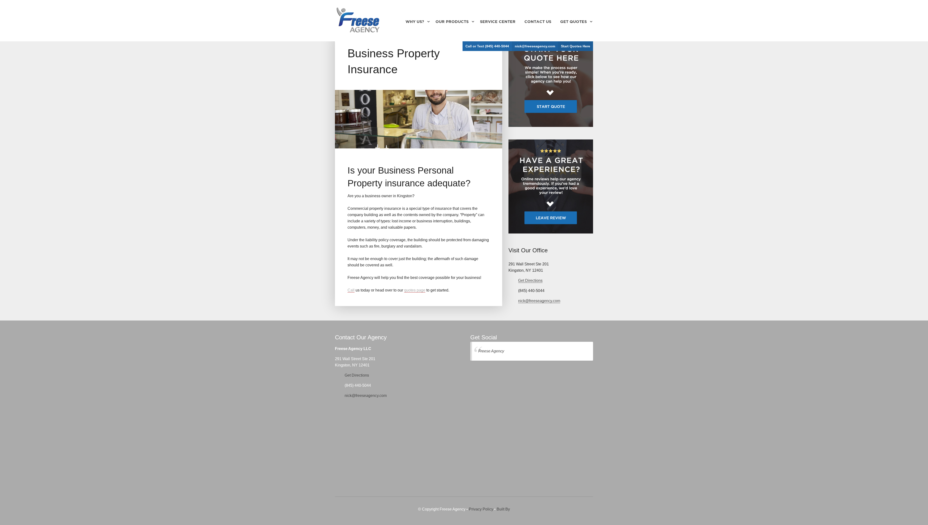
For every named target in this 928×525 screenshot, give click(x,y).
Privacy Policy (481, 509)
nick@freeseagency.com (535, 46)
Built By (503, 509)
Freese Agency (491, 351)
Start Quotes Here (575, 46)
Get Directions (530, 280)
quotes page (414, 290)
